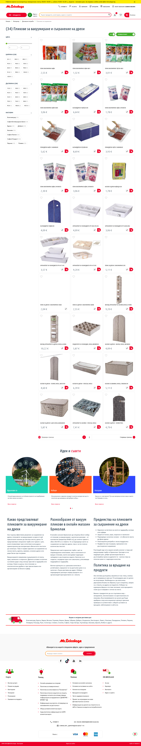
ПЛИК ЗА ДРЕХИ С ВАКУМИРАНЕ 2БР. (115, 265)
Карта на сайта (70, 743)
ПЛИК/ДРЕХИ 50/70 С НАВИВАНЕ (114, 147)
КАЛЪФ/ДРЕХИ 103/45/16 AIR (80, 108)
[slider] (6, 43)
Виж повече (12, 504)
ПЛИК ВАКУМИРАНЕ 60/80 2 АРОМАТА (50, 186)
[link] (114, 14)
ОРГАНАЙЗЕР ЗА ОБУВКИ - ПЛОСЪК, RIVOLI (84, 423)
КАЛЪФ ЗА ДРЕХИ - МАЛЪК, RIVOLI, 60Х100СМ (117, 344)
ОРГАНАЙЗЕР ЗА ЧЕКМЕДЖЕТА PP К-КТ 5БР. (84, 265)
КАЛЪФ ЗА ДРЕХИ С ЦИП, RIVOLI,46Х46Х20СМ (52, 423)
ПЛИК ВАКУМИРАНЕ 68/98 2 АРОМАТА (83, 186)
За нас (107, 683)
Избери (54, 490)
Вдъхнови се (12, 490)
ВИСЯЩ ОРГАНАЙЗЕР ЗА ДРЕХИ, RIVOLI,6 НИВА (53, 344)
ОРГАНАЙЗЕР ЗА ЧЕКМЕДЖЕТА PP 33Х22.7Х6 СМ (86, 226)
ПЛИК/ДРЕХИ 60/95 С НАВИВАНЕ (49, 147)
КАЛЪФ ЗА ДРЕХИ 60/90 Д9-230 (113, 186)
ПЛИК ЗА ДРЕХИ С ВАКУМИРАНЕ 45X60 (50, 305)
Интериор (16, 21)
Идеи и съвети (110, 693)
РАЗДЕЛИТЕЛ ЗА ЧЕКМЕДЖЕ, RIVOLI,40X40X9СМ (86, 344)
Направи (98, 490)
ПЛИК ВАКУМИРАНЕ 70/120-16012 (114, 68)
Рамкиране (11, 696)
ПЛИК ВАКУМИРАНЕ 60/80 (47, 68)
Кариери (108, 686)
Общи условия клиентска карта (50, 709)
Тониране (11, 693)
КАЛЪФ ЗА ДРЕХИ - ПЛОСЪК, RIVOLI (82, 383)
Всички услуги (12, 683)
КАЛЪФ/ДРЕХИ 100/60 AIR (47, 226)
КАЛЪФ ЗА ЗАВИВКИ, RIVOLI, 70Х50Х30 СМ (116, 383)
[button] (70, 508)
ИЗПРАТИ (89, 653)
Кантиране (11, 689)
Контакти (108, 689)
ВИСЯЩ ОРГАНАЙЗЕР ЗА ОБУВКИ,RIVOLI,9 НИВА (118, 305)
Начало (8, 21)
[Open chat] (135, 734)
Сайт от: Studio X (134, 743)
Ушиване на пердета (15, 699)
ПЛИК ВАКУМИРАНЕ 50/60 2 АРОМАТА (115, 108)
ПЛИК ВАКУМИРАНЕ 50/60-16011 (81, 68)
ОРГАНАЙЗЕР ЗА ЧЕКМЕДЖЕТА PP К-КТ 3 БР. (52, 265)
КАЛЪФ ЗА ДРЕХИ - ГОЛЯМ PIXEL (114, 423)
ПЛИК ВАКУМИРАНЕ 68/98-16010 (49, 108)
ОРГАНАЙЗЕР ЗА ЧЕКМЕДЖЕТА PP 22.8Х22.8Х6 (117, 226)
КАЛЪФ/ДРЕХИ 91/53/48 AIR (80, 147)
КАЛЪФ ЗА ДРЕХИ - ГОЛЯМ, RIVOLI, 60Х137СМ (52, 383)
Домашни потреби (28, 21)
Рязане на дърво (13, 686)
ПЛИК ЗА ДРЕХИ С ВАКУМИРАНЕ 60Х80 (83, 305)
